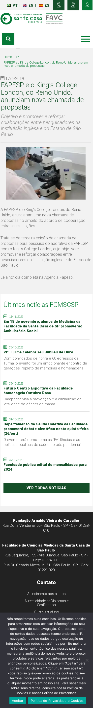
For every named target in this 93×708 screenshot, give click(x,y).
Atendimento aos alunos (46, 594)
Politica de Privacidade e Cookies (57, 701)
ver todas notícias (46, 488)
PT (15, 5)
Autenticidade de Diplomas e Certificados (46, 603)
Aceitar (17, 701)
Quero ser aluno (46, 612)
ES (47, 5)
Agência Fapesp (58, 277)
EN (31, 5)
